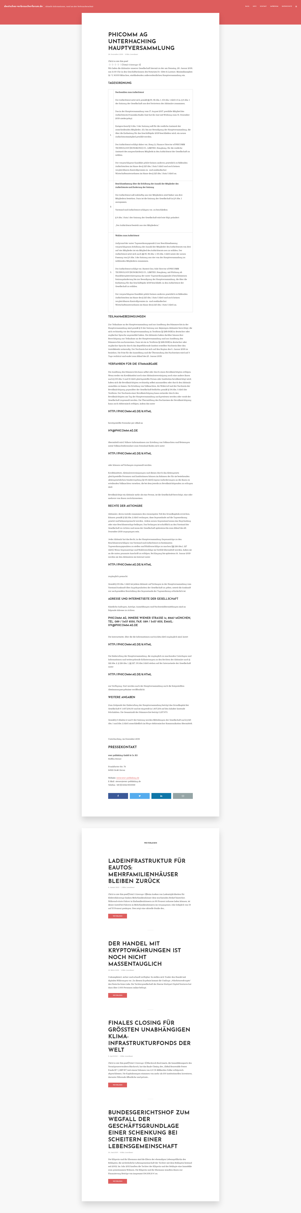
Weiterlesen (117, 916)
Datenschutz (287, 6)
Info (254, 6)
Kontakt (263, 6)
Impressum (274, 6)
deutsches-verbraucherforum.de (23, 6)
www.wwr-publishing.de (127, 778)
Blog (247, 6)
